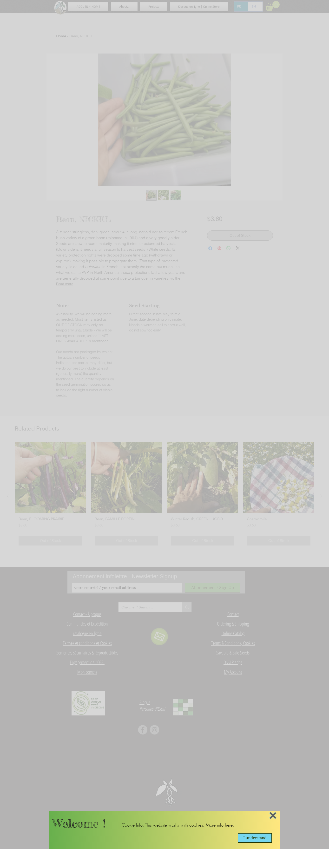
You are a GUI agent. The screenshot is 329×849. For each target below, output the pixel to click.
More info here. (220, 825)
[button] (272, 815)
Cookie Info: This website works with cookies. (164, 825)
